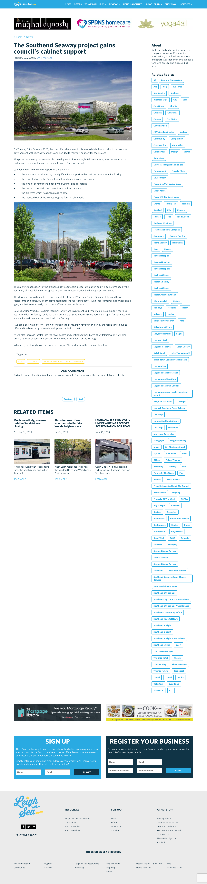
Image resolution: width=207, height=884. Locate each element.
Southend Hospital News (165, 619)
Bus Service (159, 93)
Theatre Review (179, 664)
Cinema (157, 119)
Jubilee (170, 314)
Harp (155, 249)
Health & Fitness (161, 275)
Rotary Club (159, 531)
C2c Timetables (72, 830)
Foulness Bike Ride (162, 223)
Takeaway (79, 867)
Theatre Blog (159, 664)
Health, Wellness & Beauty (149, 864)
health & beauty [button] (132, 4)
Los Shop (158, 427)
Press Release (173, 479)
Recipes (157, 512)
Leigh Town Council (180, 353)
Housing (172, 308)
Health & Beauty (161, 282)
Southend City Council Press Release (171, 599)
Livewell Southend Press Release (169, 408)
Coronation (177, 145)
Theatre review (160, 671)
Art (155, 87)
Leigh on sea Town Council (166, 386)
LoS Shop (158, 414)
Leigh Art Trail (160, 340)
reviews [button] (114, 4)
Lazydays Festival (162, 334)
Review (174, 525)
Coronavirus (159, 152)
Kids (182, 321)
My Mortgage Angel (175, 447)
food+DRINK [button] (153, 4)
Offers (78, 4)
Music (156, 447)
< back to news (23, 36)
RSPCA (184, 499)
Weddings (174, 684)
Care (185, 100)
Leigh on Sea (159, 366)
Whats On (158, 690)
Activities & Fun (174, 867)
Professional (159, 492)
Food (168, 217)
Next (80, 399)
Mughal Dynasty (178, 440)
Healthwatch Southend (164, 295)
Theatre (177, 658)
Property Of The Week (164, 499)
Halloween (177, 243)
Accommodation (22, 864)
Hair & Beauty (160, 243)
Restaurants (159, 525)
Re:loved (175, 505)
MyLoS (156, 453)
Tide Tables (70, 822)
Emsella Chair (178, 171)
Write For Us (163, 834)
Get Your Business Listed (169, 830)
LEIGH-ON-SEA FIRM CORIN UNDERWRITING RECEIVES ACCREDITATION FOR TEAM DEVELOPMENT (112, 425)
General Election (177, 236)
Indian (185, 308)
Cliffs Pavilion (160, 126)
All (154, 80)
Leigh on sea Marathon (164, 379)
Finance (181, 210)
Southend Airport (177, 570)
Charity (173, 106)
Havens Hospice (161, 256)
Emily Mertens (44, 58)
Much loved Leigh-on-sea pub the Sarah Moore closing (30, 423)
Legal (179, 334)
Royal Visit (158, 538)
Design (174, 152)
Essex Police (159, 191)
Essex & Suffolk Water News (167, 184)
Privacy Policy (164, 818)
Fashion (186, 204)
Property (176, 492)
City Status (172, 119)
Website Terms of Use (167, 822)
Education (159, 158)
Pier (181, 473)
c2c (171, 690)
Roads (187, 525)
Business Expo (160, 100)
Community (159, 139)
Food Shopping (113, 864)
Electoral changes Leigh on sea (168, 165)
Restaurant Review (179, 518)
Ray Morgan (159, 505)
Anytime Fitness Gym (171, 80)
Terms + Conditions (166, 826)
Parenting (158, 466)
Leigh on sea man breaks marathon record (170, 393)
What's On (90, 4)
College (183, 132)
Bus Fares (177, 87)
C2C (175, 100)
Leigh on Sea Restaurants (87, 864)
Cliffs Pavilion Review (163, 132)
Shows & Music (160, 557)
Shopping (172, 544)
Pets (184, 466)
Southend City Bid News (165, 586)
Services (48, 867)
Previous (68, 399)
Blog (165, 87)
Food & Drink (183, 217)
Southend (33, 361)
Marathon (173, 427)
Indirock (157, 314)
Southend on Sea (161, 645)
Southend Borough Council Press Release (63, 361)
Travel (156, 677)
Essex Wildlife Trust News (166, 197)
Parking (172, 466)
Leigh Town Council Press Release (170, 360)
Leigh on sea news (163, 401)
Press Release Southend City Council (171, 486)
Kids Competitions (162, 327)
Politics (157, 479)
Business (175, 93)
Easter (187, 152)
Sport (178, 645)
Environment (159, 178)
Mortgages (158, 440)
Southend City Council (164, 593)
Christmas (172, 113)
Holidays (157, 308)
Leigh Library (183, 347)
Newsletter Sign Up (166, 838)
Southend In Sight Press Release (169, 638)
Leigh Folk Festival (162, 347)
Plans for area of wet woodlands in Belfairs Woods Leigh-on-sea (68, 423)
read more (20, 479)
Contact (161, 842)
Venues (109, 871)
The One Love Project (163, 651)
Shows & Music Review (164, 551)
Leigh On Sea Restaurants (77, 818)
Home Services (143, 867)
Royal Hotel (176, 531)
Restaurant (158, 518)
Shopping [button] (170, 4)
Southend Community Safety (167, 612)
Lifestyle (182, 401)
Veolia (180, 677)
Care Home (158, 106)
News (68, 4)
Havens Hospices (161, 262)
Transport (179, 671)
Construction (159, 145)
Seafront (157, 544)
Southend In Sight (162, 625)
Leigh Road (159, 353)
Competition (177, 139)
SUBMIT (87, 772)
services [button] (185, 4)
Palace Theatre (173, 460)
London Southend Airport (166, 421)
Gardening (158, 236)
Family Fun (171, 204)
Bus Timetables (72, 826)
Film (169, 210)
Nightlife (48, 864)
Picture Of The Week (163, 473)
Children (157, 113)
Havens (167, 249)
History (176, 301)
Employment (159, 171)
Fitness (157, 217)
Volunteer (158, 684)
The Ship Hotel (160, 658)
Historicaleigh (160, 301)
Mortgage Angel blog (163, 434)
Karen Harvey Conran (163, 321)
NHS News (171, 453)
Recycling (172, 512)
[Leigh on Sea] (34, 807)
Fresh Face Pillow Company (166, 230)
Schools (185, 538)
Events (156, 204)
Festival (158, 210)
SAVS (172, 538)
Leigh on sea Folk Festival (165, 373)
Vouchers (116, 830)
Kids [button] (102, 4)
